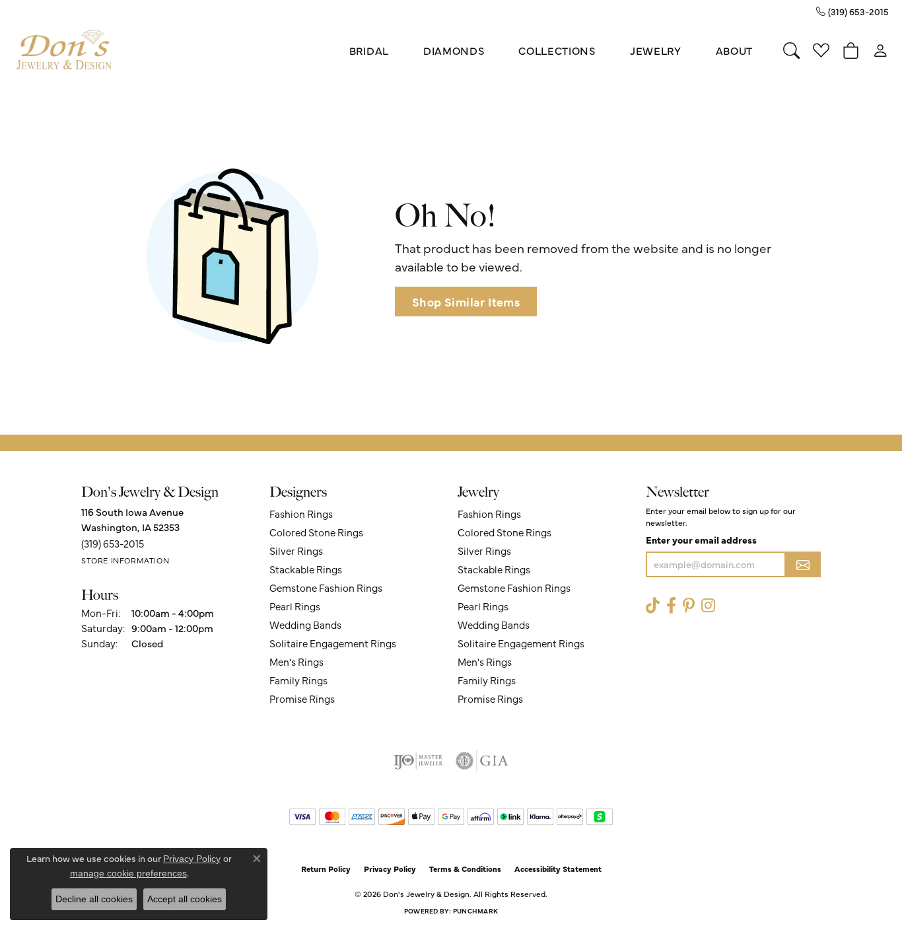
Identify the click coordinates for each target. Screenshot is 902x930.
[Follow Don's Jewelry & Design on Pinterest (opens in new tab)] (689, 605)
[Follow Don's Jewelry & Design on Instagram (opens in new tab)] (708, 605)
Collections (556, 50)
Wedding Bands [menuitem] (305, 624)
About (734, 50)
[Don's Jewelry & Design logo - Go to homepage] (64, 50)
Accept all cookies (184, 899)
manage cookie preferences (128, 873)
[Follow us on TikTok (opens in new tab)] (653, 605)
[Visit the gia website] (482, 760)
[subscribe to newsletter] (803, 564)
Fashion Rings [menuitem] (301, 513)
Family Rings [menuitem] (298, 680)
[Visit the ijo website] (418, 760)
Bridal (369, 50)
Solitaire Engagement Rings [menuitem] (332, 643)
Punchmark (475, 910)
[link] (852, 11)
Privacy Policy (390, 868)
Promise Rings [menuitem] (302, 698)
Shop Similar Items (466, 301)
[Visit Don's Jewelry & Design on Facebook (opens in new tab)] (671, 605)
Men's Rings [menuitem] (296, 661)
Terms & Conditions (465, 868)
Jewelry (655, 50)
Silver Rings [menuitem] (296, 550)
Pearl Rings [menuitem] (294, 606)
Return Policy (326, 868)
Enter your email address (701, 539)
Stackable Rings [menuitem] (305, 569)
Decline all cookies (94, 899)
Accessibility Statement (558, 868)
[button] (791, 50)
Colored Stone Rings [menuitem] (316, 532)
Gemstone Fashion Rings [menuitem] (325, 587)
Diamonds (453, 50)
